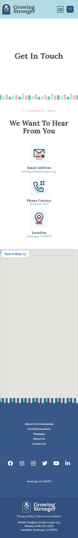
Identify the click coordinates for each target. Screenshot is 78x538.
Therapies (39, 433)
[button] (60, 9)
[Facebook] (10, 463)
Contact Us (39, 443)
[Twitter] (45, 463)
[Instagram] (22, 463)
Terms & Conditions (49, 516)
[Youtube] (56, 463)
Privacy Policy (26, 516)
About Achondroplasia (39, 423)
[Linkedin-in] (67, 463)
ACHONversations (39, 428)
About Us (39, 438)
